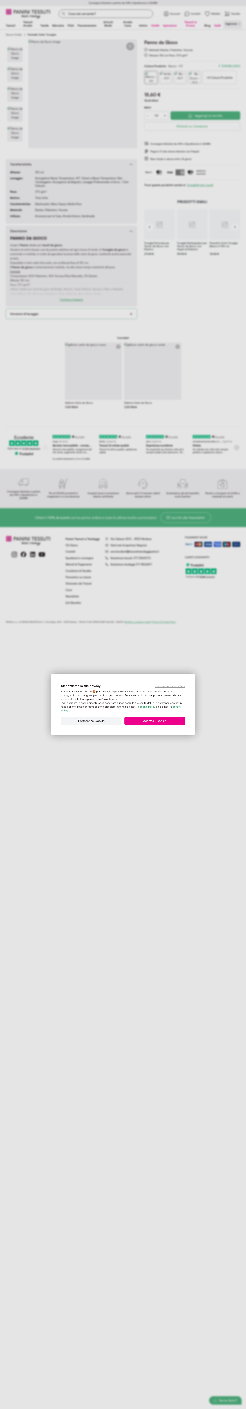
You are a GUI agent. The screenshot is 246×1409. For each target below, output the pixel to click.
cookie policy (147, 706)
